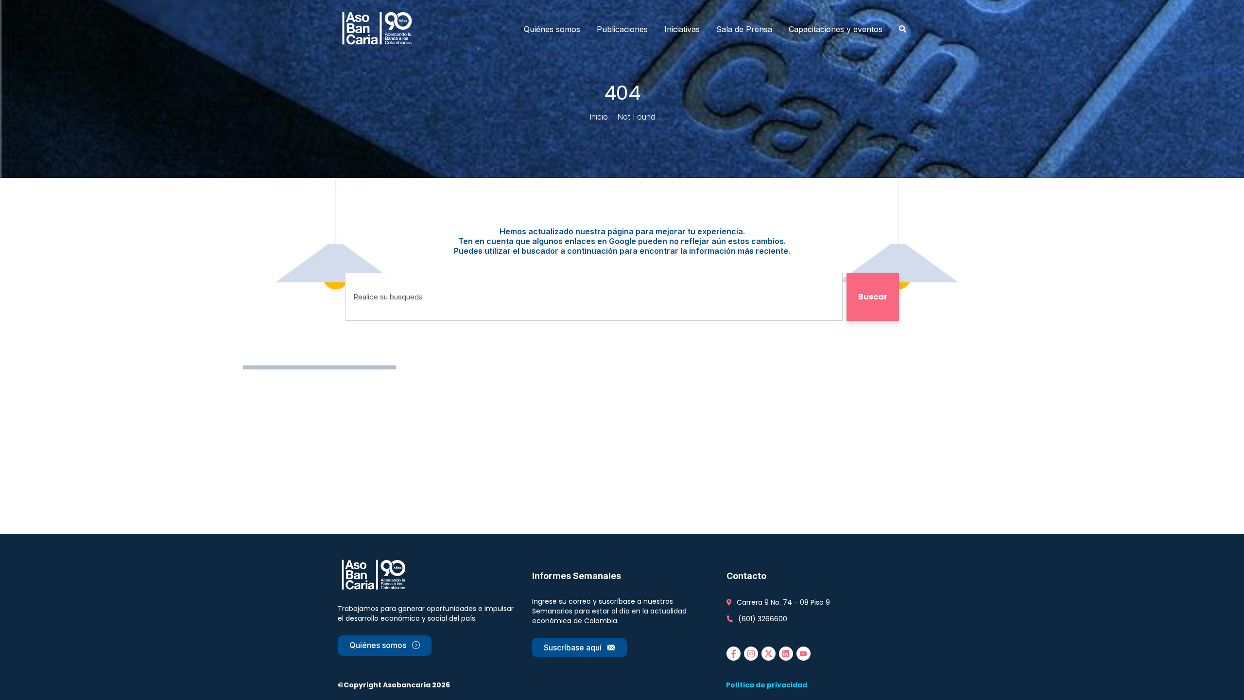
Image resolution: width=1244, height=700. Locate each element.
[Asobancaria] (380, 29)
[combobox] (594, 297)
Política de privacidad (766, 685)
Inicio (598, 117)
